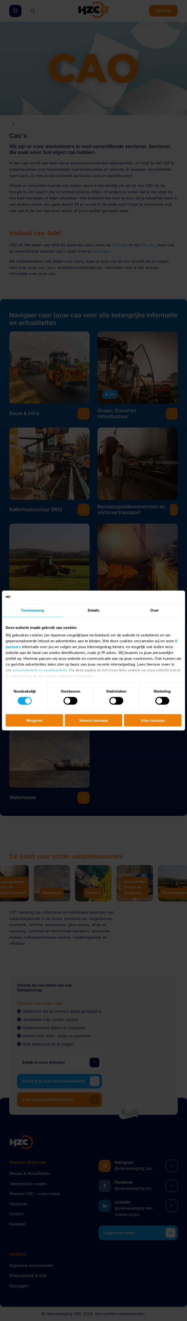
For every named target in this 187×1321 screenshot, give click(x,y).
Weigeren (34, 720)
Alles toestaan (153, 720)
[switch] (70, 701)
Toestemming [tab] (32, 610)
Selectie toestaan (93, 720)
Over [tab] (154, 610)
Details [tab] (94, 610)
